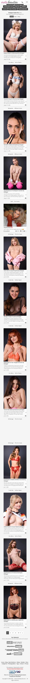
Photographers (12, 663)
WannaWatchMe (23, 9)
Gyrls (12, 201)
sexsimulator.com (8, 6)
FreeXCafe (10, 280)
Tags (17, 663)
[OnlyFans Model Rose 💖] (15, 215)
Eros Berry (11, 62)
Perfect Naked (18, 280)
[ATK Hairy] (15, 653)
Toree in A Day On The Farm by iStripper (14, 99)
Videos (18, 662)
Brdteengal (10, 234)
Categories (4, 663)
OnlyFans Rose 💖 (8, 227)
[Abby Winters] (15, 645)
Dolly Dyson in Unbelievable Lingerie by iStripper (13, 620)
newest (11, 16)
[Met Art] (15, 642)
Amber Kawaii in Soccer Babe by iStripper (14, 527)
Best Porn (17, 6)
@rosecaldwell (7, 231)
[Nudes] (9, 2)
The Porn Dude (18, 234)
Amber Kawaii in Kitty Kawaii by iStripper (14, 53)
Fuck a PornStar (13, 9)
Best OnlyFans (12, 662)
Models (23, 662)
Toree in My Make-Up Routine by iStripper (14, 409)
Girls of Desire (18, 62)
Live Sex (5, 9)
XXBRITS (24, 6)
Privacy (26, 663)
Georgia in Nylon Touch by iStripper (12, 316)
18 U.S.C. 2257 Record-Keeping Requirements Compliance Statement (15, 675)
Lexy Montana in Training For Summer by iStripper (14, 191)
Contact (22, 663)
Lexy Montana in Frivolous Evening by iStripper (13, 573)
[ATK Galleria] (15, 649)
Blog (6, 662)
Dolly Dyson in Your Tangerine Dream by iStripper (14, 363)
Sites (27, 662)
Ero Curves (17, 201)
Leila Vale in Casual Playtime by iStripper (14, 270)
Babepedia (10, 108)
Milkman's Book (18, 108)
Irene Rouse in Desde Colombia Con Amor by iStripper (15, 480)
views (15, 16)
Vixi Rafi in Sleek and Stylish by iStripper (14, 145)
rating (18, 16)
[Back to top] (27, 680)
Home (2, 662)
